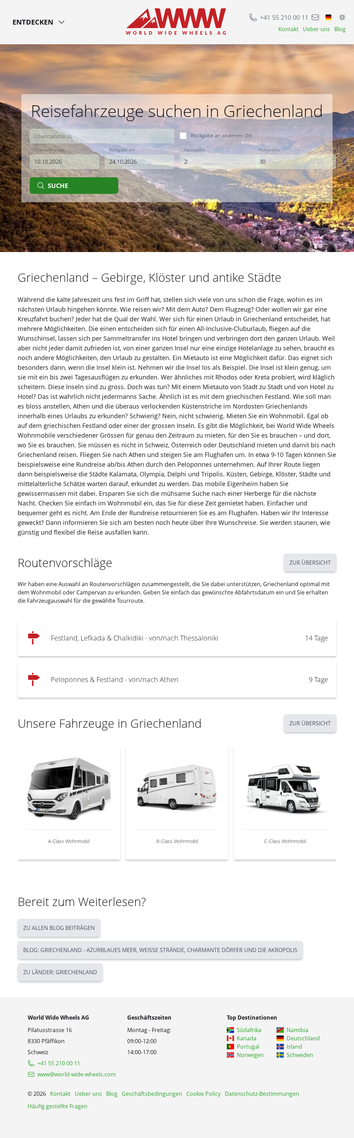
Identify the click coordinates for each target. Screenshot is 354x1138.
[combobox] (102, 136)
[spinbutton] (220, 161)
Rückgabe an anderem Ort (221, 135)
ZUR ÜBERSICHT (310, 562)
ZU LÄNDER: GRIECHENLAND (60, 972)
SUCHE (58, 185)
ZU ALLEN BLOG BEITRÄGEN (59, 928)
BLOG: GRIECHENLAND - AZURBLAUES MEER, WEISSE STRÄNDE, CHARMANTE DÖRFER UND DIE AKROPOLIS (160, 950)
